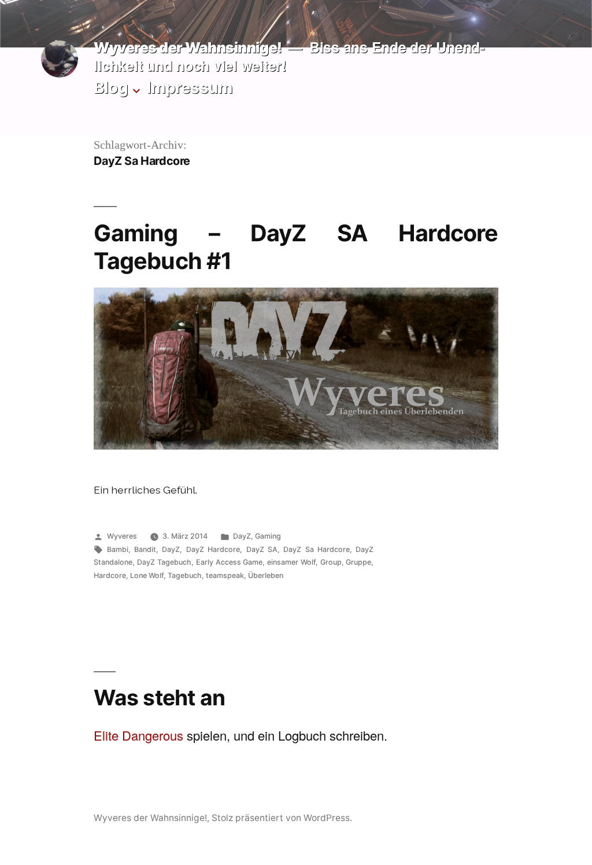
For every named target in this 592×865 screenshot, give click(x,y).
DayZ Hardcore (213, 549)
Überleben (265, 575)
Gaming (268, 536)
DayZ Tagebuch (164, 562)
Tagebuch (185, 575)
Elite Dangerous (138, 735)
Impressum (189, 87)
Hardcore (110, 575)
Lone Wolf (147, 575)
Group (331, 562)
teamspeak (225, 575)
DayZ (242, 536)
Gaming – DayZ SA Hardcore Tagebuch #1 (296, 247)
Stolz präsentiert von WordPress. (282, 817)
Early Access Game (229, 562)
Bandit (145, 549)
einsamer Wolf (291, 562)
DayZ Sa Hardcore (316, 549)
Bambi (117, 549)
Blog (111, 87)
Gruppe (358, 562)
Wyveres (122, 536)
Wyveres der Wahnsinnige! (188, 47)
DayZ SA (262, 549)
